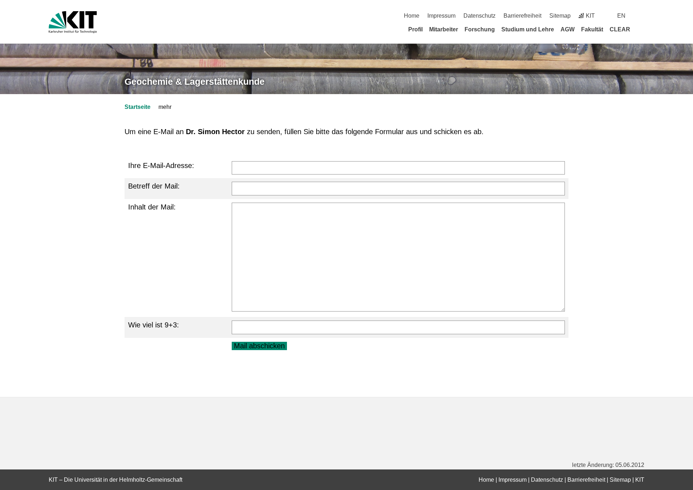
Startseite (138, 107)
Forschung (480, 29)
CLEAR (620, 29)
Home (411, 16)
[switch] (641, 15)
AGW (568, 29)
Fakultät (592, 29)
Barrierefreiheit (522, 16)
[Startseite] (641, 29)
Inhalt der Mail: (152, 207)
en (621, 16)
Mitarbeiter (443, 29)
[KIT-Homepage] (73, 22)
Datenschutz (479, 16)
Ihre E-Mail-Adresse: (161, 165)
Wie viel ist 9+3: (153, 325)
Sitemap (560, 16)
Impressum (441, 16)
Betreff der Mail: (154, 186)
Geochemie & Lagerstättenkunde (195, 81)
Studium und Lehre (527, 29)
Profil (415, 29)
